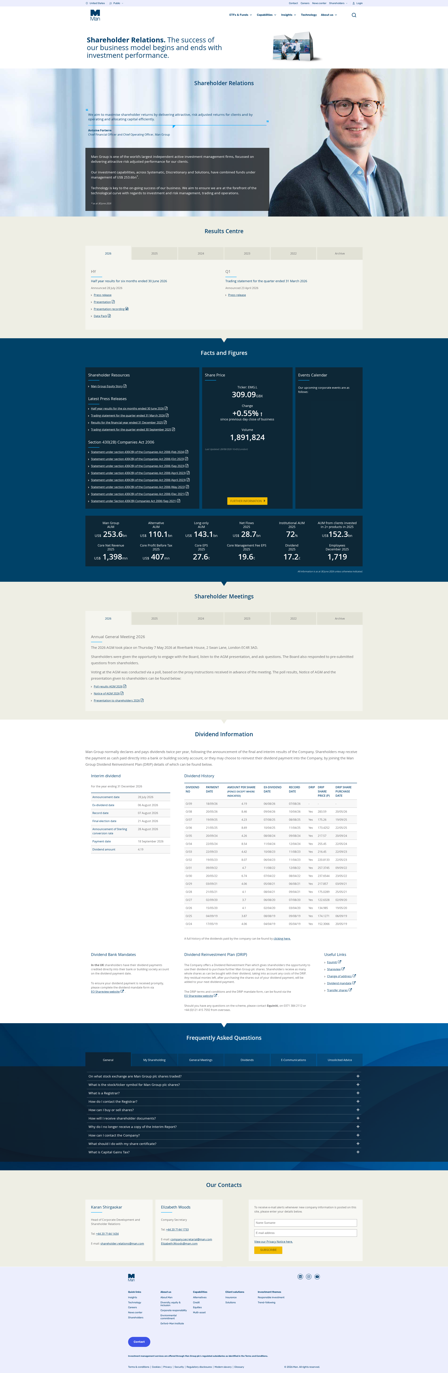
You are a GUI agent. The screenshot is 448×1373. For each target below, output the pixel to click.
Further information (246, 501)
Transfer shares (337, 990)
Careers (305, 3)
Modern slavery (223, 1366)
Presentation (102, 302)
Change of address (339, 976)
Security (179, 1366)
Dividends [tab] (247, 1060)
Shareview (334, 969)
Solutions (230, 1302)
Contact (293, 3)
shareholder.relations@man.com (122, 1243)
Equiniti (332, 962)
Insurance (231, 1297)
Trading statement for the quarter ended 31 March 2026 (128, 415)
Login (359, 3)
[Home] (95, 15)
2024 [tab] (201, 253)
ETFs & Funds (238, 14)
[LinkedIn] (300, 1276)
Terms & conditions (138, 1366)
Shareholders (336, 3)
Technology (309, 14)
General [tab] (108, 1060)
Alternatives (199, 1297)
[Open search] (354, 15)
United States (97, 3)
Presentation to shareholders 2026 (117, 700)
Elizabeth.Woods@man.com (179, 1243)
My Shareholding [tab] (154, 1060)
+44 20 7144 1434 (107, 1234)
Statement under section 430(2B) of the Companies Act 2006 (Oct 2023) (137, 459)
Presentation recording (109, 309)
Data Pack (100, 316)
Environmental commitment (168, 1317)
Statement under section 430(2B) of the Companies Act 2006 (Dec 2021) (138, 494)
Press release (102, 295)
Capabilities (265, 14)
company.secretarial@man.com (191, 1239)
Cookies (156, 1366)
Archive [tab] (340, 253)
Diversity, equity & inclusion (170, 1304)
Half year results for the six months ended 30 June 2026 (127, 408)
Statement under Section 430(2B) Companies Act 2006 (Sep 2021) (133, 501)
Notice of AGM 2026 (107, 693)
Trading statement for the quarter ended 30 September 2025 (131, 429)
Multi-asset (199, 1312)
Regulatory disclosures (199, 1366)
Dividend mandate (339, 983)
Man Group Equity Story (107, 386)
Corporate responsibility (173, 1310)
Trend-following (266, 1302)
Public (116, 3)
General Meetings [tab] (200, 1060)
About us (327, 14)
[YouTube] (316, 1276)
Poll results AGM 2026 (108, 686)
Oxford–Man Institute (172, 1323)
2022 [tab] (293, 253)
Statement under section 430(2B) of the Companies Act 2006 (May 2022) (138, 487)
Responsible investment (271, 1297)
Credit (196, 1302)
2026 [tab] (108, 253)
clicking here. (282, 938)
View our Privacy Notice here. (273, 1242)
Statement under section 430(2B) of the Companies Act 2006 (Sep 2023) (138, 466)
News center (319, 3)
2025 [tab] (154, 253)
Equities (197, 1307)
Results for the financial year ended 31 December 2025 (127, 422)
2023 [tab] (247, 253)
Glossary (239, 1366)
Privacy (167, 1366)
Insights (286, 14)
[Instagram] (307, 1276)
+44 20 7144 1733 (177, 1229)
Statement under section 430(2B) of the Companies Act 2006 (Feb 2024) (137, 452)
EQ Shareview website (105, 992)
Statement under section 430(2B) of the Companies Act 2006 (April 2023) (138, 473)
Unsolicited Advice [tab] (340, 1060)
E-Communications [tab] (293, 1060)
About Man (166, 1297)
